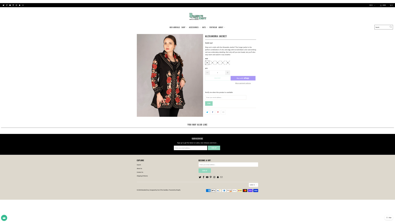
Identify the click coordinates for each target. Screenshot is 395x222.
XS (207, 62)
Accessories (194, 27)
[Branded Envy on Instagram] (16, 5)
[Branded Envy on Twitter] (3, 5)
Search (139, 165)
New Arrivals (175, 27)
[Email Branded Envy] (23, 5)
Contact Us (140, 172)
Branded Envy (145, 190)
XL (228, 62)
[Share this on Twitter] (207, 112)
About (221, 27)
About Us (139, 168)
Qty (206, 68)
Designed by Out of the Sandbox (159, 190)
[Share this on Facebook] (212, 112)
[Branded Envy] (197, 16)
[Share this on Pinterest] (218, 112)
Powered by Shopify (174, 190)
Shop (183, 27)
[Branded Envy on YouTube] (10, 5)
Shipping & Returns (142, 176)
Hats (204, 27)
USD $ (371, 5)
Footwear (213, 27)
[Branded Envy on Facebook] (7, 5)
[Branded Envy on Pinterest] (13, 5)
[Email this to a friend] (223, 112)
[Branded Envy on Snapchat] (19, 5)
